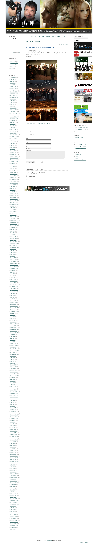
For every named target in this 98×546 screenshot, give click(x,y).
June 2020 (12, 209)
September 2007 (14, 482)
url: (27, 146)
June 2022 (12, 166)
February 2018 (13, 259)
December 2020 (14, 199)
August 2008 (13, 463)
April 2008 (12, 470)
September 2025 (14, 97)
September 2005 (14, 525)
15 (22, 44)
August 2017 (13, 270)
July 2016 (12, 293)
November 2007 (14, 479)
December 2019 (14, 220)
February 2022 (13, 174)
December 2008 (14, 455)
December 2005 (14, 520)
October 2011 (13, 395)
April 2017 (12, 277)
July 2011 (12, 400)
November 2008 (14, 457)
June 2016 (12, 295)
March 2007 (13, 493)
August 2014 (13, 334)
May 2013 (12, 361)
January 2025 (13, 111)
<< (13, 52)
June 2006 (12, 509)
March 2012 (13, 386)
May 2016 (12, 297)
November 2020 (14, 200)
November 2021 (14, 179)
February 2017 (13, 281)
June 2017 (12, 273)
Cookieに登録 (41, 162)
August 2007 (13, 484)
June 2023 (12, 145)
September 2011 (14, 397)
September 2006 (14, 504)
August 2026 (13, 77)
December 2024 (14, 113)
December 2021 (14, 177)
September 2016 (14, 290)
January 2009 (13, 454)
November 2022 (14, 157)
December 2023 (14, 134)
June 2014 (12, 338)
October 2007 (13, 480)
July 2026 (12, 79)
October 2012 (13, 373)
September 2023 (14, 140)
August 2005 (13, 527)
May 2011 (12, 404)
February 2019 (13, 238)
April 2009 (12, 448)
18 (13, 46)
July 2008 (12, 464)
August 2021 (13, 184)
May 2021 (12, 190)
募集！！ (12, 66)
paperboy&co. (49, 540)
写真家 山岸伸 (64, 44)
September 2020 (14, 204)
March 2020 (13, 215)
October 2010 (13, 416)
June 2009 (12, 445)
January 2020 (13, 218)
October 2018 (13, 245)
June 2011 (12, 402)
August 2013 (13, 356)
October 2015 (13, 309)
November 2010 (14, 414)
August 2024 (13, 120)
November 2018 (14, 243)
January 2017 (13, 282)
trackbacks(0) (48, 123)
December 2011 (14, 391)
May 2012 (12, 382)
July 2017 (12, 272)
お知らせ (12, 64)
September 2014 (14, 332)
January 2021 (13, 197)
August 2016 (13, 291)
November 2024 (14, 115)
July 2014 (12, 336)
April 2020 (12, 213)
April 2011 (12, 406)
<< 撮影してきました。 (35, 36)
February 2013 (13, 366)
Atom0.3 (77, 158)
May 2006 (12, 511)
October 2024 (13, 116)
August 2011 (13, 398)
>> (19, 52)
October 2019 (13, 224)
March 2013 (13, 364)
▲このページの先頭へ (84, 542)
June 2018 (12, 252)
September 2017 (14, 268)
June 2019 (12, 231)
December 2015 (14, 306)
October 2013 (13, 352)
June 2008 (12, 466)
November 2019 (14, 222)
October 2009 (13, 438)
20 (18, 46)
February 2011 (13, 409)
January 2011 (13, 411)
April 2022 (12, 170)
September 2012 (14, 375)
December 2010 (14, 413)
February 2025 (13, 109)
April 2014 (12, 341)
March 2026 (13, 86)
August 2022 (13, 163)
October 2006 (13, 502)
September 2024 (14, 118)
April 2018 (12, 256)
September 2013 (14, 354)
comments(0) (41, 123)
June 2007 (12, 488)
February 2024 (13, 131)
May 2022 (12, 168)
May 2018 (12, 254)
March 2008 (13, 472)
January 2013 (13, 368)
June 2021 (12, 188)
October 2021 (13, 181)
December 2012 (14, 370)
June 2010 (12, 423)
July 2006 (12, 507)
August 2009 (13, 441)
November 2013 (14, 350)
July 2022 (12, 165)
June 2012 (12, 381)
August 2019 (13, 227)
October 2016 (13, 288)
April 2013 (12, 363)
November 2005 (14, 522)
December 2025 (14, 91)
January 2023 (13, 154)
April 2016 (12, 298)
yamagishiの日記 (14, 63)
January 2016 (13, 304)
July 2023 (12, 143)
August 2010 (13, 420)
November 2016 (14, 286)
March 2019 (13, 236)
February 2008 (13, 473)
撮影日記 (12, 61)
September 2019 (14, 225)
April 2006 (12, 513)
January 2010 (13, 432)
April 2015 (12, 320)
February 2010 (13, 430)
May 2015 (12, 318)
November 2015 (14, 307)
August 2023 (13, 141)
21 (20, 46)
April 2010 (12, 427)
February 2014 (13, 345)
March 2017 (13, 279)
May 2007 (12, 489)
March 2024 (13, 129)
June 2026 (12, 81)
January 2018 (13, 261)
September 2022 (14, 161)
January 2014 (13, 347)
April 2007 (12, 491)
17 (11, 46)
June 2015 (12, 316)
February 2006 (13, 516)
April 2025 (12, 106)
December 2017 (14, 263)
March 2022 (13, 172)
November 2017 (14, 265)
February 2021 (13, 195)
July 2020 (12, 207)
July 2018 (12, 250)
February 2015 (13, 323)
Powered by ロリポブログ (80, 159)
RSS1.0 (77, 156)
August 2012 (13, 377)
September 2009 (14, 439)
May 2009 (12, 447)
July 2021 (12, 186)
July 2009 (12, 443)
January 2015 (13, 325)
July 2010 (12, 422)
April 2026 (12, 84)
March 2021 (13, 193)
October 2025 (13, 95)
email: (27, 142)
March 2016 (13, 300)
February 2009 (13, 452)
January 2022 (13, 175)
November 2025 (14, 93)
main (43, 36)
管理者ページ (79, 154)
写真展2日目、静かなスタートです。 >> (55, 36)
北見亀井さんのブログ (81, 148)
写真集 (12, 68)
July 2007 (12, 486)
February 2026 (13, 88)
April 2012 (12, 384)
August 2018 (13, 249)
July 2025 (12, 100)
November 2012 (14, 372)
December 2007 (14, 477)
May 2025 (12, 104)
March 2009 (13, 450)
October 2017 (13, 266)
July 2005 (12, 529)
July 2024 (12, 122)
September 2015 (14, 311)
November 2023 (14, 136)
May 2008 (12, 468)
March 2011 (13, 407)
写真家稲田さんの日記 (81, 144)
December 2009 (14, 434)
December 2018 (14, 241)
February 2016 (13, 302)
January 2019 (13, 240)
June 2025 (12, 102)
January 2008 (13, 475)
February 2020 (13, 216)
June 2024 (12, 124)
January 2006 (13, 518)
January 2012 (13, 389)
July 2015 (12, 315)
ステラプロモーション (81, 146)
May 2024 (12, 125)
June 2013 (12, 359)
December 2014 (14, 327)
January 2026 (13, 90)
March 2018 (13, 257)
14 (20, 44)
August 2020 (13, 206)
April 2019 (12, 234)
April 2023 (12, 149)
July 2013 (12, 357)
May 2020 (12, 211)
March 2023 (13, 150)
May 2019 (12, 232)
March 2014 (13, 343)
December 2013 (14, 348)
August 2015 (13, 313)
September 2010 (14, 418)
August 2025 (13, 99)
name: (27, 138)
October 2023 (13, 138)
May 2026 (12, 82)
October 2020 (13, 202)
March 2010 (13, 429)
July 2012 (12, 379)
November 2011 (14, 393)
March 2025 (13, 107)
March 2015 (13, 322)
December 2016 (14, 284)
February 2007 (13, 495)
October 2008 (13, 459)
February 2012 (13, 388)
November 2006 (14, 500)
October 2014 (13, 331)
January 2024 (13, 132)
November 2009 (14, 436)
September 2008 (14, 461)
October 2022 (13, 159)
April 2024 (12, 127)
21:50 (36, 123)
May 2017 (12, 275)
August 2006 (13, 505)
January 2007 (13, 497)
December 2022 (14, 156)
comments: (28, 150)
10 (11, 44)
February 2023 (13, 152)
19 (15, 46)
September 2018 (14, 247)
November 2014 (14, 329)
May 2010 (12, 425)
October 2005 (13, 523)
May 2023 (12, 147)
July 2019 (12, 229)
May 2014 (12, 340)
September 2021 (14, 182)
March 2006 (13, 514)
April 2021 (12, 191)
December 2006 (14, 498)
